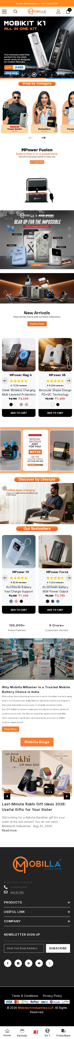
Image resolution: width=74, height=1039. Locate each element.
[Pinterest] (28, 963)
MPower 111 (20, 572)
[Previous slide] (5, 380)
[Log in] (58, 11)
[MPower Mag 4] (19, 354)
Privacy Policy (52, 995)
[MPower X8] (55, 354)
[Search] (15, 11)
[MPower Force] (55, 551)
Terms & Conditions (25, 995)
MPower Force (57, 572)
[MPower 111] (19, 551)
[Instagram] (18, 963)
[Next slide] (43, 137)
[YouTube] (39, 963)
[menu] (4, 11)
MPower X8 (57, 375)
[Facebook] (7, 963)
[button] (4, 488)
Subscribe (58, 948)
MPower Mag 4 (21, 375)
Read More (10, 728)
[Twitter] (49, 963)
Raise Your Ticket (17, 892)
